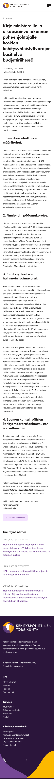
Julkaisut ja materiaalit (14, 726)
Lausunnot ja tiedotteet (16, 539)
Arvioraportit (8, 731)
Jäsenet (6, 685)
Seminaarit (8, 713)
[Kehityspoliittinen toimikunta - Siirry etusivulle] (16, 5)
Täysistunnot (8, 706)
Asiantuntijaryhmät (11, 710)
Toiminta (7, 701)
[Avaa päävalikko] (49, 5)
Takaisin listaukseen (17, 517)
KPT (5, 676)
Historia (6, 689)
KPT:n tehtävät (9, 682)
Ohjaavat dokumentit (12, 741)
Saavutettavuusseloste (13, 666)
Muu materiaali (9, 745)
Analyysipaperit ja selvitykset (16, 735)
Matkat (6, 717)
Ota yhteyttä (8, 692)
